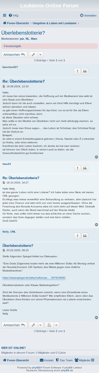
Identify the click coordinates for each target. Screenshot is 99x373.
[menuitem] (13, 15)
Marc (34, 38)
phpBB (36, 367)
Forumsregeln (12, 46)
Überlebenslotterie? (23, 33)
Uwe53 (7, 164)
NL (27, 38)
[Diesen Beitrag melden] (77, 71)
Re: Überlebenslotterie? (24, 81)
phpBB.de (67, 370)
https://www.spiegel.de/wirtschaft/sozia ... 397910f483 (34, 277)
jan (22, 38)
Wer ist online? (13, 347)
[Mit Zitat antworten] (84, 71)
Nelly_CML (9, 231)
